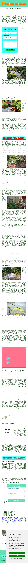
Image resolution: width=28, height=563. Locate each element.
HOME (13, 6)
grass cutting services (19, 520)
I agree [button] (16, 553)
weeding (3, 523)
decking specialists (16, 519)
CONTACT (21, 6)
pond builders (15, 175)
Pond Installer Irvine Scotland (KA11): (11, 13)
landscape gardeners (11, 521)
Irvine (17, 168)
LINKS (15, 6)
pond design (22, 393)
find (5, 463)
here (13, 480)
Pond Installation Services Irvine (10, 482)
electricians (4, 520)
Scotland (17, 451)
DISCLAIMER (25, 6)
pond (16, 182)
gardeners (4, 528)
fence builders (16, 522)
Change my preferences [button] (16, 558)
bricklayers (15, 518)
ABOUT (18, 6)
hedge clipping (14, 523)
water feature (10, 141)
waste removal (14, 528)
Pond (3, 156)
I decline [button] (17, 555)
